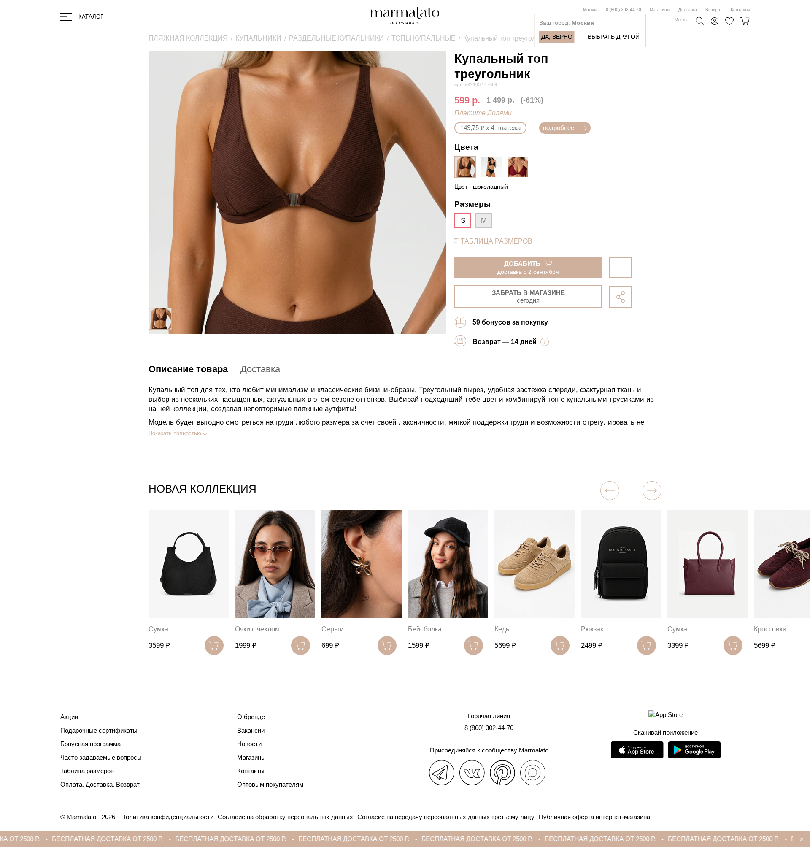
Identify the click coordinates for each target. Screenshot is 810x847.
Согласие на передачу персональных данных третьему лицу (446, 816)
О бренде (251, 716)
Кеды (499, 629)
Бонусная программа (90, 743)
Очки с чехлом (254, 629)
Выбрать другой (614, 36)
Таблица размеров (87, 770)
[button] (609, 490)
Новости (249, 743)
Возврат (713, 9)
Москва (590, 9)
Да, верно (556, 36)
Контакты (740, 9)
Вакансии (251, 730)
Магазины (660, 9)
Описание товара (188, 369)
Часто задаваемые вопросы (101, 757)
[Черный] (494, 167)
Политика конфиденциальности (167, 816)
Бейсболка (421, 629)
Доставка (687, 9)
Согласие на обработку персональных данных (285, 816)
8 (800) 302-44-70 (623, 9)
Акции (69, 716)
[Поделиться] (620, 297)
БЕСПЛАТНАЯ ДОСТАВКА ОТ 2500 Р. (65, 838)
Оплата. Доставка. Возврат (100, 784)
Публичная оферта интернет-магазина (594, 816)
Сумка (155, 629)
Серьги (329, 629)
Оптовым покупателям (270, 784)
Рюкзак (589, 629)
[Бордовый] (520, 167)
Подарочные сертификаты (99, 730)
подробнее (558, 127)
